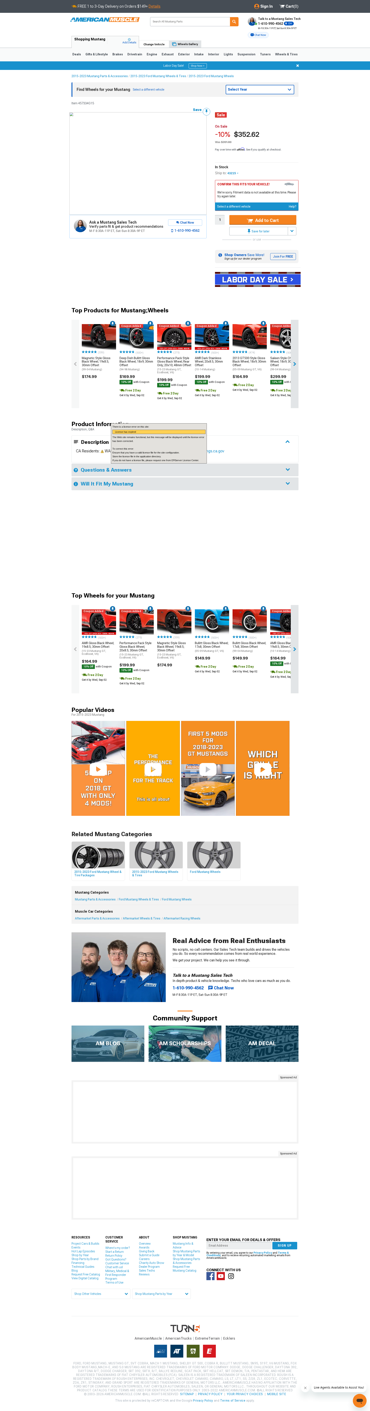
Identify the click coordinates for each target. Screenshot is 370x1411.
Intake (199, 54)
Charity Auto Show (151, 1263)
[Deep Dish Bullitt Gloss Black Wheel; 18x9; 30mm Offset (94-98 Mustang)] (136, 337)
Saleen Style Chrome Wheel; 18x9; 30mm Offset (284, 363)
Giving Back (146, 1251)
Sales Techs (147, 1270)
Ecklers (229, 1338)
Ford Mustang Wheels (177, 899)
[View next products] (294, 364)
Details (154, 6)
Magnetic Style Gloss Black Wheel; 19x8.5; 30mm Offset (96, 363)
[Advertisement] (185, 1112)
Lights (228, 54)
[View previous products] (75, 364)
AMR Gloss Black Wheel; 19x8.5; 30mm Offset (98, 648)
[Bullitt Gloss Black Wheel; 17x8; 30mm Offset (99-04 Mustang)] (250, 622)
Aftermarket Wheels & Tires (141, 918)
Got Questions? (115, 1259)
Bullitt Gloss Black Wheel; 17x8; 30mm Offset (211, 646)
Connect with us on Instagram (231, 1276)
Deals (76, 54)
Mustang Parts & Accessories (95, 899)
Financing (78, 1263)
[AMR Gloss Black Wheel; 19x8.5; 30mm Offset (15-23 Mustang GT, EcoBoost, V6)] (99, 622)
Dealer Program (149, 1266)
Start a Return (114, 1251)
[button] (258, 35)
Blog (75, 1270)
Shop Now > (197, 65)
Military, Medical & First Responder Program (117, 1274)
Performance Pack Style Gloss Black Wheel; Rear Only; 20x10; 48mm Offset (174, 365)
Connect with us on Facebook (210, 1276)
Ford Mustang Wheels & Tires (139, 899)
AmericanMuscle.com (104, 19)
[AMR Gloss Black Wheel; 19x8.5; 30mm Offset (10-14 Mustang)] (287, 622)
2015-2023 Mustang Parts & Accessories (100, 76)
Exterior (184, 54)
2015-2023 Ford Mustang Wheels (211, 76)
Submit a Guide (149, 1255)
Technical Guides (83, 1266)
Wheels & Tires (286, 54)
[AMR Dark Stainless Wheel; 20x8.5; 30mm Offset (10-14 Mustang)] (212, 337)
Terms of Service (232, 1400)
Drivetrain (134, 54)
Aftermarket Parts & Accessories (97, 918)
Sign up (285, 1245)
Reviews (144, 1274)
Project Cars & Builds (85, 1243)
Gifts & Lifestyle (96, 54)
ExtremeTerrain (207, 1338)
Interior (213, 54)
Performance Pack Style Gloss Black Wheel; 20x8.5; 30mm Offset (135, 650)
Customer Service (117, 1263)
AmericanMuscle (148, 1338)
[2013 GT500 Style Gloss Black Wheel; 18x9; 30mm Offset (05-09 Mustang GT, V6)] (250, 337)
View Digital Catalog (85, 1278)
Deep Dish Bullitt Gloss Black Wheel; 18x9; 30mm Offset (136, 363)
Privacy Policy (263, 1252)
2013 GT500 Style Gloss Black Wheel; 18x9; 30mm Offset (249, 363)
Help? (292, 206)
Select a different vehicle (234, 206)
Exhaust (168, 54)
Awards (144, 1247)
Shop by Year (80, 1255)
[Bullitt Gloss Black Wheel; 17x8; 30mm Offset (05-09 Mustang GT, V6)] (212, 622)
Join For (283, 256)
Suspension (246, 54)
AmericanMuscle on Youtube (221, 1276)
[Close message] (297, 65)
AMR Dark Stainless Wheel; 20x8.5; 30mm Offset (209, 363)
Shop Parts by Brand (85, 1259)
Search (234, 21)
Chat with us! (114, 1267)
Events (76, 1247)
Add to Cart (266, 220)
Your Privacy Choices (245, 1394)
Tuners (265, 54)
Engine (152, 54)
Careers (144, 1259)
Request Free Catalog (86, 1274)
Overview (145, 1243)
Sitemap (187, 1394)
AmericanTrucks (178, 1338)
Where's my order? (117, 1248)
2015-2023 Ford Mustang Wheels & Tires (158, 76)
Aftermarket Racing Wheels (182, 918)
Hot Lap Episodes (83, 1251)
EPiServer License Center (185, 460)
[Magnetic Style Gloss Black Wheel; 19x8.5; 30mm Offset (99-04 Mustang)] (99, 337)
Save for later (260, 231)
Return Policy (113, 1255)
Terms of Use (114, 1282)
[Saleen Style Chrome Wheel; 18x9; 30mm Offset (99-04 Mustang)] (287, 337)
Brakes (117, 54)
